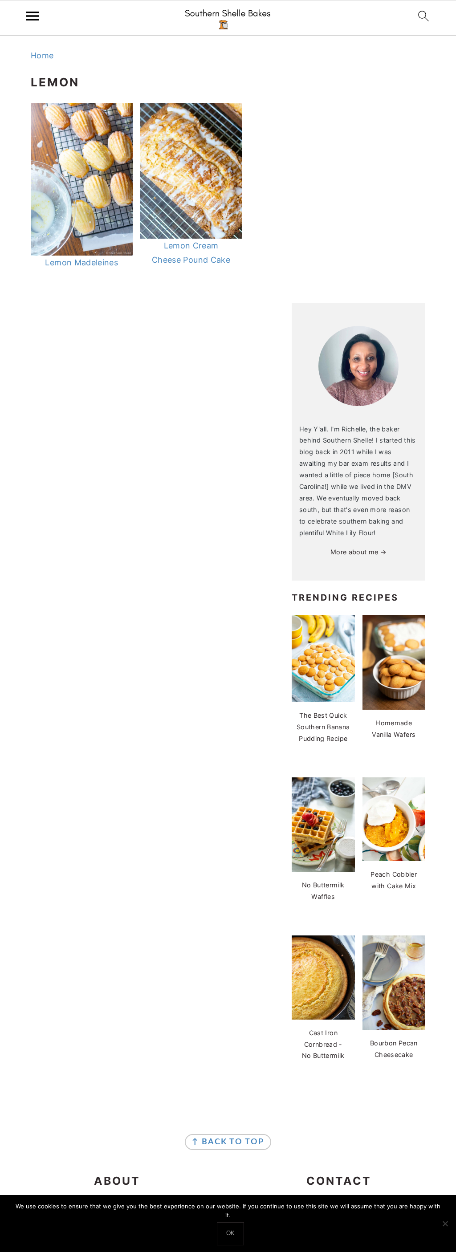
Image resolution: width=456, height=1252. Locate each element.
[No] (444, 1223)
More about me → (358, 552)
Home (42, 55)
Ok (230, 1233)
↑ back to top (228, 1142)
